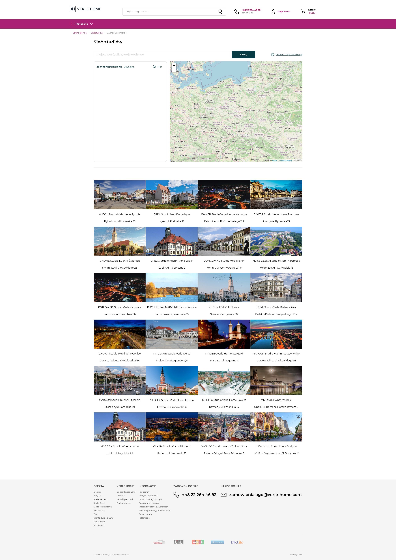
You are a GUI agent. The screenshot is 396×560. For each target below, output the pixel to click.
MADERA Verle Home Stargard (224, 353)
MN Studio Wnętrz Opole (276, 400)
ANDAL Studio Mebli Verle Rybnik (119, 214)
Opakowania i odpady (149, 503)
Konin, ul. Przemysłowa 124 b (224, 267)
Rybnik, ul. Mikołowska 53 (119, 221)
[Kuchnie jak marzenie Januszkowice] (172, 287)
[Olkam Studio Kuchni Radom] (172, 426)
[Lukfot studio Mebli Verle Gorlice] (120, 334)
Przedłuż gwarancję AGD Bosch (153, 507)
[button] (174, 65)
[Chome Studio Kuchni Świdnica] (120, 241)
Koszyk (312, 9)
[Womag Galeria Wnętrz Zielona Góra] (224, 426)
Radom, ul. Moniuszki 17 (171, 453)
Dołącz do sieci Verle (126, 492)
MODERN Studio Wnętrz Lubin (120, 446)
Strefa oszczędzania (103, 507)
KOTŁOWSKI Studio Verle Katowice (119, 307)
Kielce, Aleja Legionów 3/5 (172, 360)
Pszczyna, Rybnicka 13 (276, 221)
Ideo (300, 555)
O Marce (97, 492)
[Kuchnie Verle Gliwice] (224, 287)
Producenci (99, 525)
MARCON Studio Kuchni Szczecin (119, 400)
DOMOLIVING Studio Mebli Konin (224, 260)
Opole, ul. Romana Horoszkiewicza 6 (276, 406)
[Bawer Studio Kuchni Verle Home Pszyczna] (276, 194)
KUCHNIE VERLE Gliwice (224, 307)
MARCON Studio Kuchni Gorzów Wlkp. (276, 353)
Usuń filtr (129, 67)
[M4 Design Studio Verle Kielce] (172, 334)
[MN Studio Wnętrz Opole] (276, 380)
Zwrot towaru (145, 514)
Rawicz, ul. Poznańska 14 (224, 406)
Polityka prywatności (148, 495)
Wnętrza (97, 495)
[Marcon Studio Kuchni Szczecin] (120, 380)
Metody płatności (125, 499)
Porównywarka (124, 503)
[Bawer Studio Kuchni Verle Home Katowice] (224, 194)
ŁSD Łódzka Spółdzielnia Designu (276, 446)
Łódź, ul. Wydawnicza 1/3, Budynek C (276, 453)
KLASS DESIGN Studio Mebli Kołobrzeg (276, 260)
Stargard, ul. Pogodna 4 (224, 360)
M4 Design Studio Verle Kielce (171, 353)
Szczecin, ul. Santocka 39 (120, 406)
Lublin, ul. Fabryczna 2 (171, 267)
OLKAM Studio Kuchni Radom (171, 446)
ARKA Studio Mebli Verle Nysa (172, 214)
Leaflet (274, 160)
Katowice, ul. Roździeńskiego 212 (224, 221)
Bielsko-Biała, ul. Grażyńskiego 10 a (276, 314)
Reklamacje (144, 518)
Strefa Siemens (100, 499)
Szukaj (243, 54)
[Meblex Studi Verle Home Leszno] (172, 380)
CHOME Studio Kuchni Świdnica (120, 260)
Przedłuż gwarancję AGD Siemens (154, 510)
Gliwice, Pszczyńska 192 (224, 314)
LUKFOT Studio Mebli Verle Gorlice (120, 353)
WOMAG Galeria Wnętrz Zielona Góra (224, 446)
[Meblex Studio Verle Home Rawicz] (224, 380)
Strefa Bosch (99, 503)
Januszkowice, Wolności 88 (172, 314)
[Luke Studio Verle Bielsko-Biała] (276, 287)
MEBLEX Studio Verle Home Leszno (172, 400)
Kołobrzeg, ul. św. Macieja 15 (276, 267)
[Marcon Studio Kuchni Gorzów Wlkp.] (276, 334)
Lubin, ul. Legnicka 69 (119, 453)
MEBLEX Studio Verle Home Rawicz (224, 400)
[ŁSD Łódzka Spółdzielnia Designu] (276, 426)
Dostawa (121, 495)
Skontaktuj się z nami (103, 518)
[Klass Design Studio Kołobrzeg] (276, 241)
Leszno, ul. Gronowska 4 (172, 407)
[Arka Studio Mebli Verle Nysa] (172, 194)
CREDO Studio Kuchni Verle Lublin (172, 260)
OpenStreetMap (286, 160)
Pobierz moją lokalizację (289, 54)
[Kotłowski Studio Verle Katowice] (120, 287)
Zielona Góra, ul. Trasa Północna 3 (224, 453)
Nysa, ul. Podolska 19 (171, 221)
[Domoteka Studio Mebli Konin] (224, 241)
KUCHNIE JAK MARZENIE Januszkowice (172, 307)
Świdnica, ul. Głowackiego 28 (119, 267)
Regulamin (144, 492)
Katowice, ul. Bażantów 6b (120, 314)
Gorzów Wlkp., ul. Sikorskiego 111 (276, 360)
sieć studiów (222, 1)
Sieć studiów (99, 521)
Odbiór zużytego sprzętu (150, 499)
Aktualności (99, 510)
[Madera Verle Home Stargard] (224, 334)
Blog (96, 514)
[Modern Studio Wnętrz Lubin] (120, 426)
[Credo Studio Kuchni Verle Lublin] (172, 241)
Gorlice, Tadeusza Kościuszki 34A (120, 360)
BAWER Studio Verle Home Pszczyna (276, 214)
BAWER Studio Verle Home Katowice (224, 214)
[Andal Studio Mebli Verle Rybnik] (120, 194)
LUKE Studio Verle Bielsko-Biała (276, 307)
